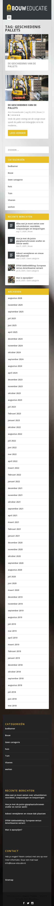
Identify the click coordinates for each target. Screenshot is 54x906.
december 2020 (15, 542)
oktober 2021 (14, 502)
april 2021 (12, 515)
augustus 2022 (15, 434)
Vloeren (11, 200)
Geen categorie (15, 179)
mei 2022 (12, 454)
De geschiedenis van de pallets (22, 65)
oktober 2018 (14, 671)
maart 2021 (13, 522)
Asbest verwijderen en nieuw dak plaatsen (29, 254)
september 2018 (15, 678)
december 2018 (15, 665)
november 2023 (15, 386)
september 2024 (15, 359)
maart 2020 (13, 590)
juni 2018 (12, 699)
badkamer (13, 166)
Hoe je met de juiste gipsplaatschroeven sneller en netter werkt (30, 241)
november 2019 (15, 603)
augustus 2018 (15, 685)
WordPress (34, 899)
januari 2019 (14, 658)
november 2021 (15, 495)
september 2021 (15, 508)
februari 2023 (14, 413)
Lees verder (17, 133)
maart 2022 (13, 468)
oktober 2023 (14, 393)
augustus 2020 (15, 569)
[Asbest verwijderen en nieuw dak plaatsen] (11, 255)
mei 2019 (12, 631)
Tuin (10, 193)
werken (11, 207)
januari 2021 (14, 536)
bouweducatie (18, 112)
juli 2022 (12, 440)
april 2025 (12, 332)
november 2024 (15, 345)
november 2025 (15, 305)
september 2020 (15, 563)
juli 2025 (12, 318)
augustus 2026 (15, 298)
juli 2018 (12, 692)
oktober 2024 (14, 352)
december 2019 (15, 597)
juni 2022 (12, 447)
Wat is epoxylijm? (24, 278)
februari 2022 (14, 474)
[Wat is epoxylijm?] (11, 279)
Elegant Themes (29, 896)
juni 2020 (12, 583)
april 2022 (12, 461)
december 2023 (15, 379)
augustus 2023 (15, 400)
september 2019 (15, 610)
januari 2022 (14, 481)
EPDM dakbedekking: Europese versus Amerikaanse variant (31, 266)
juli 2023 (12, 406)
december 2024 (15, 339)
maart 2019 (13, 644)
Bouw (39, 112)
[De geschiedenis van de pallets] (26, 88)
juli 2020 (12, 576)
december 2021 (15, 488)
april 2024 (12, 372)
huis (10, 186)
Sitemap (9, 880)
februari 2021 (14, 529)
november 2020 (15, 549)
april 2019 (12, 637)
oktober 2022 (14, 427)
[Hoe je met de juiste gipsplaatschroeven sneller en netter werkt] (11, 240)
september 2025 (15, 311)
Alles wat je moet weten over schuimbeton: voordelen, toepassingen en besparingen (30, 226)
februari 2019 (14, 651)
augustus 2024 (15, 366)
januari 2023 (14, 420)
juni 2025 (12, 325)
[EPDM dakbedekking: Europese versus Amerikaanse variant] (11, 267)
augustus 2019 (15, 617)
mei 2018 (12, 705)
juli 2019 (12, 624)
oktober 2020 (14, 556)
